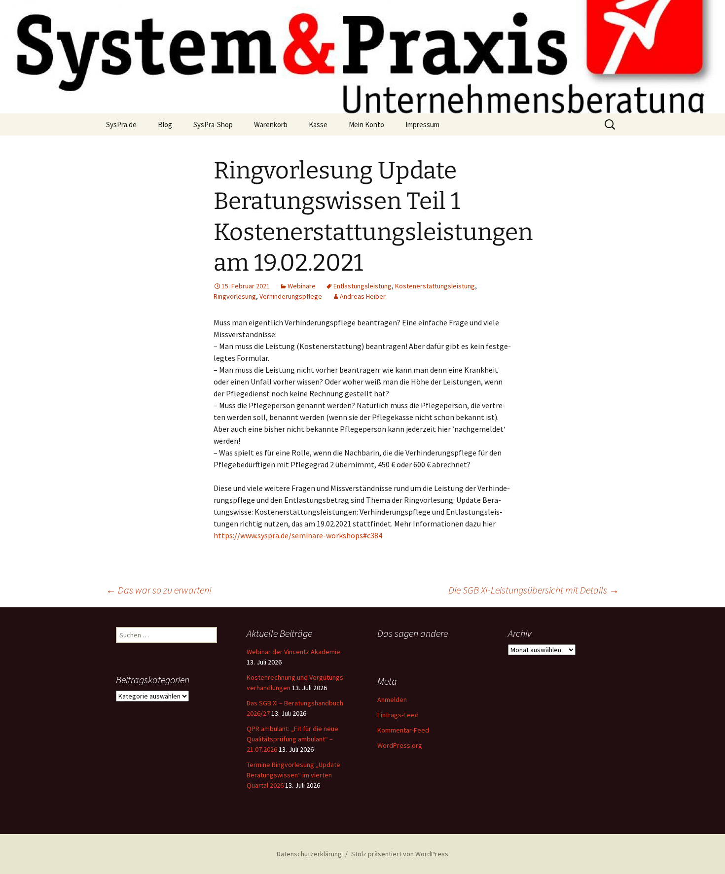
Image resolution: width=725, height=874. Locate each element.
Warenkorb (271, 124)
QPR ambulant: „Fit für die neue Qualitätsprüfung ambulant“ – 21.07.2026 (292, 739)
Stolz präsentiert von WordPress (399, 853)
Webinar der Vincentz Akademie (293, 651)
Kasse (318, 124)
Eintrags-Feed (398, 714)
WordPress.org (399, 745)
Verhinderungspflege (290, 296)
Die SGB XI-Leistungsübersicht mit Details (533, 590)
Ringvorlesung (235, 296)
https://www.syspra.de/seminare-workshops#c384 (298, 535)
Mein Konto (366, 124)
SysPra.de (121, 124)
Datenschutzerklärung (309, 853)
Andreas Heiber (363, 296)
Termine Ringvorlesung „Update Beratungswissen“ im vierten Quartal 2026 (293, 775)
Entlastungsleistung (362, 285)
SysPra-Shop (213, 124)
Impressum (422, 124)
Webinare (302, 285)
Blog (165, 124)
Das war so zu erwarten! (159, 590)
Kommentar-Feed (403, 730)
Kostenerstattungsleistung (435, 285)
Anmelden (392, 699)
